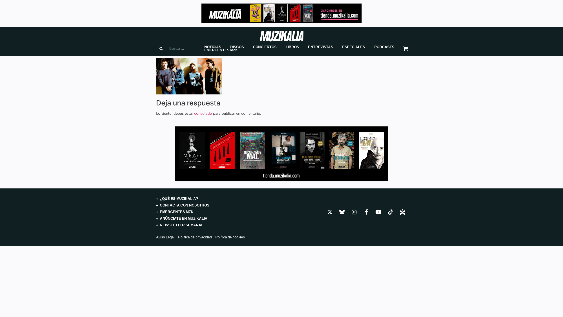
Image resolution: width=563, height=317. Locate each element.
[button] (212, 47)
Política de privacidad (195, 237)
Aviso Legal (165, 237)
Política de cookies (230, 237)
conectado (203, 113)
